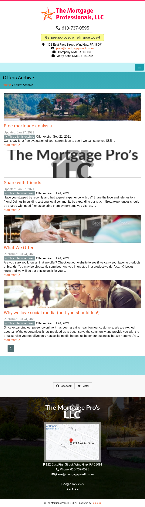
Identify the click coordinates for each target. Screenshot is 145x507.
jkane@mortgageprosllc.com (75, 48)
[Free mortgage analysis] (72, 107)
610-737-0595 (74, 28)
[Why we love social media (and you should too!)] (72, 294)
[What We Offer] (72, 229)
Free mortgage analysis (28, 126)
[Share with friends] (72, 164)
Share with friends (22, 182)
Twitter (85, 385)
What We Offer (19, 247)
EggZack (96, 503)
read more (11, 144)
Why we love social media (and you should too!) (52, 312)
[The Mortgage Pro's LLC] (72, 21)
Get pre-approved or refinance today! (72, 37)
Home (7, 85)
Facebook (65, 385)
